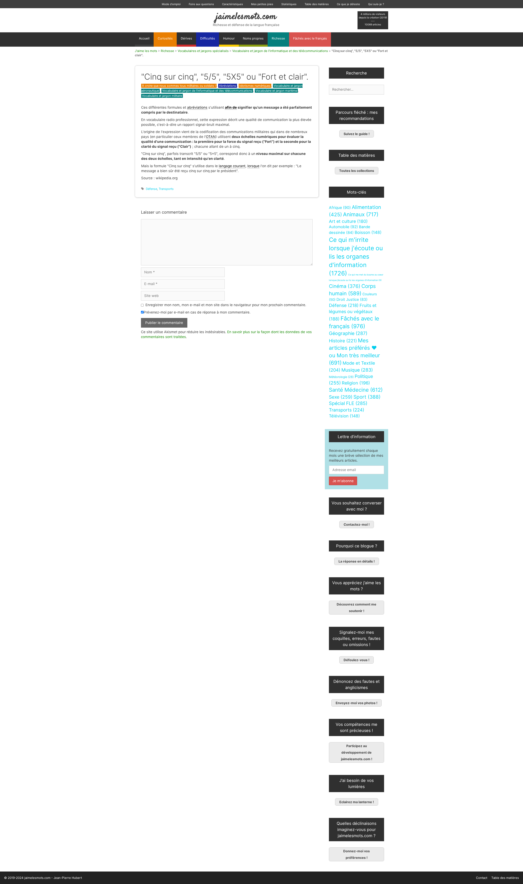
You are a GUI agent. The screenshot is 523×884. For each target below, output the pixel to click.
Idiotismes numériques (254, 85)
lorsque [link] (253, 166)
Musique (357, 370)
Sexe (340, 397)
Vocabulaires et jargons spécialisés (203, 51)
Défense (151, 189)
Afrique (340, 207)
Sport (367, 397)
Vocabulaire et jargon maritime (276, 90)
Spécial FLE (348, 403)
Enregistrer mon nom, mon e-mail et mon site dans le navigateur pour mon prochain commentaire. (225, 305)
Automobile (343, 226)
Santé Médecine (356, 390)
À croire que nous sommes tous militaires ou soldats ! (179, 85)
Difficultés (207, 38)
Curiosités (165, 38)
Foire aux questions (201, 4)
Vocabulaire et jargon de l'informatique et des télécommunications (280, 51)
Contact (481, 878)
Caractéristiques (232, 4)
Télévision (344, 415)
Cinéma (344, 286)
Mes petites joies (262, 4)
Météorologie (341, 377)
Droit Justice (352, 299)
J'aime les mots (146, 51)
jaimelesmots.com (246, 16)
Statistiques (288, 4)
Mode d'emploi (171, 4)
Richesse (278, 38)
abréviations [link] (197, 107)
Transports (166, 189)
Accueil (144, 38)
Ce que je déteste (348, 4)
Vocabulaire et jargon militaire (162, 95)
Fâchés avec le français (310, 38)
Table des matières (317, 4)
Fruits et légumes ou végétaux (353, 312)
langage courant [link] (232, 166)
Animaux (360, 214)
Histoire (343, 340)
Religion (356, 383)
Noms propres (253, 38)
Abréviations (227, 85)
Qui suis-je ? (376, 4)
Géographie (348, 333)
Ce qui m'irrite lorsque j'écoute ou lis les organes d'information (356, 256)
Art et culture (348, 221)
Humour (229, 38)
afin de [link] (231, 107)
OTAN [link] (211, 137)
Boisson (368, 232)
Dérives (186, 38)
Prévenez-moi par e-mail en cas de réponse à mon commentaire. (197, 312)
